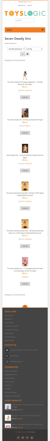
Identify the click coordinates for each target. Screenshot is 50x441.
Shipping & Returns (11, 375)
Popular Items (9, 323)
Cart (30, 5)
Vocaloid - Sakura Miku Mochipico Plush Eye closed (27, 424)
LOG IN (30, 2)
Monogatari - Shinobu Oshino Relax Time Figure (26, 415)
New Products (9, 315)
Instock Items (9, 333)
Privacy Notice (9, 382)
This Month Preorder (11, 326)
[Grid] (22, 54)
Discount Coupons (10, 392)
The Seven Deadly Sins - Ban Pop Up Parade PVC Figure (25, 120)
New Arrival (8, 319)
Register (22, 5)
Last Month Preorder (11, 330)
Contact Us (8, 385)
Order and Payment (11, 371)
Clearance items (10, 337)
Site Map (7, 389)
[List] (27, 54)
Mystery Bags (9, 340)
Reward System (10, 378)
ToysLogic (31, 432)
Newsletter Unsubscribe (12, 396)
